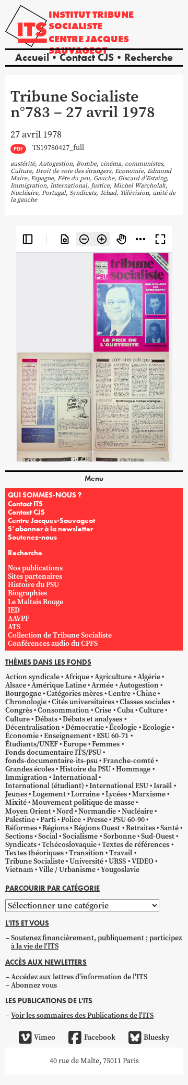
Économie (22, 736)
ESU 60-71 (112, 736)
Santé (169, 828)
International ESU (118, 786)
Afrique (77, 677)
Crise (103, 710)
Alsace (15, 685)
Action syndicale (32, 677)
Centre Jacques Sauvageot (89, 44)
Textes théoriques (34, 853)
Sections (19, 836)
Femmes (106, 744)
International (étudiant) (44, 786)
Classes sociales (145, 702)
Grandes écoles (29, 769)
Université (86, 861)
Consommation (63, 710)
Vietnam (19, 870)
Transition (86, 853)
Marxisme (149, 794)
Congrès (18, 710)
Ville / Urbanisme (67, 870)
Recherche (148, 57)
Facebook (99, 1037)
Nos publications (35, 568)
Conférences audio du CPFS (53, 643)
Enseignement (67, 736)
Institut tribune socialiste (91, 20)
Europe (75, 744)
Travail (120, 853)
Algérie (148, 677)
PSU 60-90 (129, 820)
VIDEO (143, 861)
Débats (46, 719)
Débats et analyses (92, 719)
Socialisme (80, 836)
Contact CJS (87, 57)
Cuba (125, 710)
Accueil (32, 57)
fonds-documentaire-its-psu (51, 761)
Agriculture (113, 677)
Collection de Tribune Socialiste (60, 635)
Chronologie (25, 702)
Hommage (133, 769)
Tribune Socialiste (34, 861)
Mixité (16, 802)
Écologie (123, 727)
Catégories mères (74, 694)
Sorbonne (119, 836)
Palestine (20, 820)
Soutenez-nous (32, 537)
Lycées (116, 794)
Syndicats (21, 845)
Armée (102, 685)
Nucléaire (137, 811)
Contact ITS (25, 503)
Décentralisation (32, 727)
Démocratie (84, 727)
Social (47, 836)
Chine (146, 694)
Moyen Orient (28, 811)
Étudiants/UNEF (31, 744)
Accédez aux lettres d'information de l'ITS (79, 977)
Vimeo (44, 1037)
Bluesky (156, 1037)
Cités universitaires (83, 702)
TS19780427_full (58, 148)
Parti (48, 820)
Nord (64, 811)
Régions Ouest (97, 828)
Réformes (21, 828)
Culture (151, 710)
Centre (119, 694)
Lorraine (85, 794)
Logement (49, 794)
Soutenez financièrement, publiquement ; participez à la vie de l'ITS (96, 942)
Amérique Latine (58, 685)
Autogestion (139, 685)
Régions (55, 828)
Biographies (27, 593)
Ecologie (156, 727)
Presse (97, 820)
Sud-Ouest (157, 836)
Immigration (26, 777)
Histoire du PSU (33, 585)
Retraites (140, 828)
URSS (117, 861)
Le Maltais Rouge (35, 602)
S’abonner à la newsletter (50, 528)
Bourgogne (23, 694)
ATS (14, 627)
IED (14, 610)
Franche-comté (128, 761)
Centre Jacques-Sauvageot (51, 520)
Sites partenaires (35, 576)
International (75, 777)
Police (71, 820)
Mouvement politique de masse (83, 802)
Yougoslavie (120, 870)
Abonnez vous (34, 985)
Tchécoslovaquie (69, 845)
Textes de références (135, 845)
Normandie (97, 811)
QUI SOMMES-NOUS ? (44, 495)
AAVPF (18, 618)
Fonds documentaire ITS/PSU (53, 752)
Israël (163, 786)
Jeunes (16, 794)
